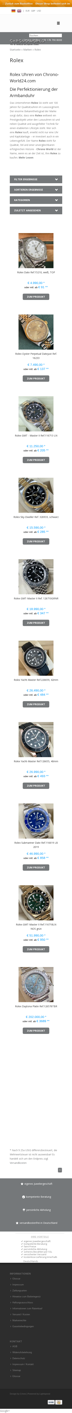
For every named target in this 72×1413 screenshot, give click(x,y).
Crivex (23, 1394)
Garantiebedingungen (23, 1326)
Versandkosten (18, 1162)
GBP (33, 10)
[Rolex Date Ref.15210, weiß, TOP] (14, 248)
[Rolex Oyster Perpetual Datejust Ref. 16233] (14, 330)
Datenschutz (18, 1358)
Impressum (18, 1285)
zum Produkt (36, 296)
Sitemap (16, 1370)
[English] (19, 10)
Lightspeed (44, 1394)
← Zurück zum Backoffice (17, 3)
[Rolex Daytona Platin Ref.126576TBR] (14, 982)
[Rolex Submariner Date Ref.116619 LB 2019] (14, 819)
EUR (28, 10)
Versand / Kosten (21, 1314)
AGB (14, 1346)
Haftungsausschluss (22, 1302)
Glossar (16, 1279)
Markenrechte (19, 1320)
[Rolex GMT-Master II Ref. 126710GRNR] (14, 575)
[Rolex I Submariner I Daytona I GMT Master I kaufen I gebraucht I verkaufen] (27, 40)
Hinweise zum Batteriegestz (26, 1297)
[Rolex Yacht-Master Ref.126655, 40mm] (14, 737)
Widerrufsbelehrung (22, 1352)
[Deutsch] (13, 10)
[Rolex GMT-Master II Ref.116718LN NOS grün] (14, 901)
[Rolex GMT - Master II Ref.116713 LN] (14, 412)
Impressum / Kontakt (23, 1364)
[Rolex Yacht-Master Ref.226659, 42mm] (14, 656)
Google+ (5, 1410)
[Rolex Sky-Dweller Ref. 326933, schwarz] (14, 493)
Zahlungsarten (19, 1291)
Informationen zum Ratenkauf (27, 1308)
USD (39, 10)
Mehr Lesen (26, 157)
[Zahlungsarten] (55, 1402)
